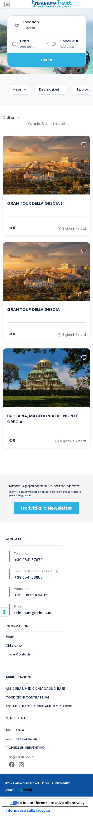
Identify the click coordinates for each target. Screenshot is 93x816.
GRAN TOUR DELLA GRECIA (33, 309)
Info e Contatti (18, 654)
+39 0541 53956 (28, 577)
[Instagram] (21, 764)
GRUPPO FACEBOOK (21, 739)
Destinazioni (49, 89)
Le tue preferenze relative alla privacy (51, 802)
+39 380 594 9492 (30, 595)
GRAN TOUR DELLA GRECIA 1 (34, 203)
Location (31, 22)
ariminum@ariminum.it (35, 612)
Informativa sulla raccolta (28, 810)
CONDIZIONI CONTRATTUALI (28, 697)
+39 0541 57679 (28, 559)
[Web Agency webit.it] (25, 790)
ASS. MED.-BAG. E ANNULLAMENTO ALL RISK (39, 706)
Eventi (10, 636)
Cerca (46, 59)
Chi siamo (14, 645)
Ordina (8, 117)
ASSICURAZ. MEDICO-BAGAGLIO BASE (35, 688)
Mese (17, 89)
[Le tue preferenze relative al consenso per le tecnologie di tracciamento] (4, 612)
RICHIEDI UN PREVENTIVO (25, 747)
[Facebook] (12, 764)
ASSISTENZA (15, 730)
